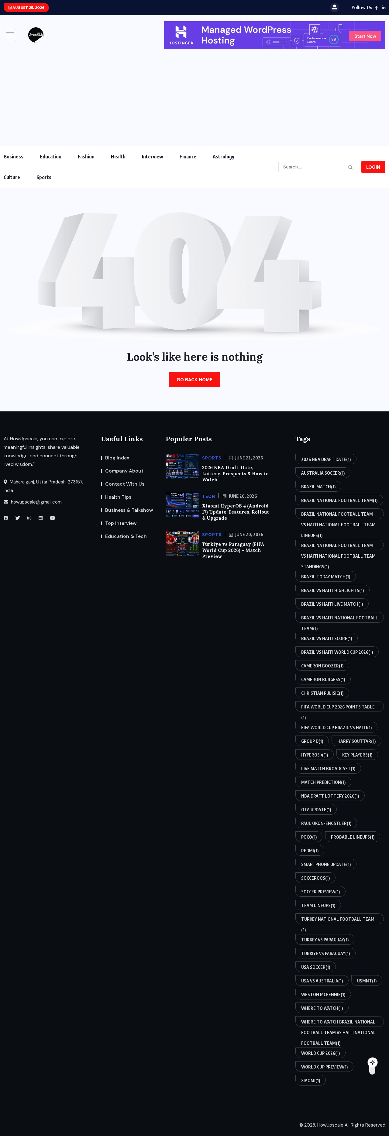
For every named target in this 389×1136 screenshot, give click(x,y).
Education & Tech (126, 536)
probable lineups (352, 837)
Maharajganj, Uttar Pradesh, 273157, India (43, 486)
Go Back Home (194, 380)
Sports (43, 177)
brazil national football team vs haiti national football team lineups (338, 515)
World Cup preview (324, 1066)
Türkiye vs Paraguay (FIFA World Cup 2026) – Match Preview (233, 550)
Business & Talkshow (129, 510)
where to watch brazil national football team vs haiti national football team (338, 1023)
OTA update (316, 809)
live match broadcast (328, 768)
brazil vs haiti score (326, 638)
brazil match (318, 486)
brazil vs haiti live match (332, 604)
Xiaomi (310, 1080)
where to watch (322, 1008)
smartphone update (326, 864)
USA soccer (315, 967)
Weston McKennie (323, 994)
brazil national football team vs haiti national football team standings (338, 546)
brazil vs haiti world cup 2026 (337, 652)
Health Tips (118, 497)
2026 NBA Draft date (326, 459)
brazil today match (325, 576)
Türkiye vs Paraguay (325, 953)
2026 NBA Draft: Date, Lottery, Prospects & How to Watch (235, 474)
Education (50, 157)
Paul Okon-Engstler (326, 823)
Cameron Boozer (322, 665)
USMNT (367, 980)
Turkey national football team (337, 920)
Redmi (309, 850)
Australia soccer (323, 473)
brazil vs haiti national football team (339, 619)
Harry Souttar (356, 741)
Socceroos (315, 878)
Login (373, 167)
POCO (309, 837)
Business (13, 157)
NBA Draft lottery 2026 (330, 795)
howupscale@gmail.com (36, 502)
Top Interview (121, 523)
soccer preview (320, 891)
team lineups (318, 905)
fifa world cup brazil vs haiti (336, 727)
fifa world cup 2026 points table (338, 708)
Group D (312, 741)
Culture (12, 177)
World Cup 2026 (320, 1053)
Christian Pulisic (322, 693)
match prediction (323, 782)
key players (357, 754)
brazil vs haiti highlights (332, 590)
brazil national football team (339, 500)
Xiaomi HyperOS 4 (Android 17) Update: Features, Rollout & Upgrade (235, 512)
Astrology (223, 157)
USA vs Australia (322, 980)
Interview (152, 157)
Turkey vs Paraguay (325, 939)
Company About (124, 471)
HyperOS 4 (314, 754)
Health (118, 157)
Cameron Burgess (323, 679)
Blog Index (117, 458)
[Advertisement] (194, 94)
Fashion (86, 157)
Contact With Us (124, 484)
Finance (188, 157)
